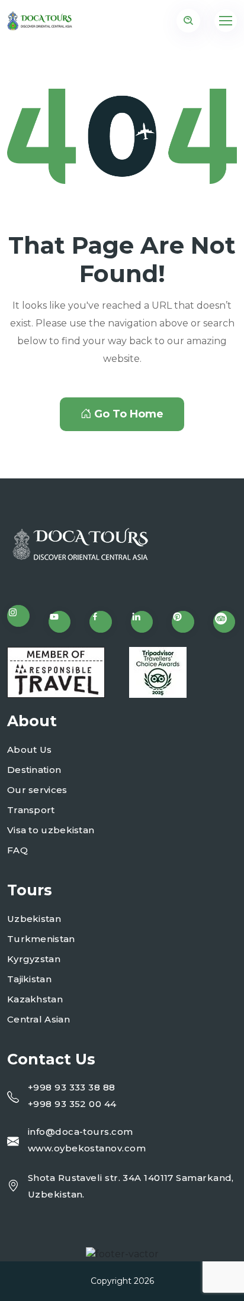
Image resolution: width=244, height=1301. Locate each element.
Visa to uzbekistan (50, 830)
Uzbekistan (34, 918)
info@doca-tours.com (80, 1131)
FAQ (17, 850)
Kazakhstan (35, 999)
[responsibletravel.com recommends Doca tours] (56, 672)
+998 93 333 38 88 (71, 1087)
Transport (31, 809)
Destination (34, 769)
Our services (37, 789)
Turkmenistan (41, 938)
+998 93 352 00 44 (72, 1103)
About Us (29, 749)
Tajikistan (29, 979)
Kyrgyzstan (33, 959)
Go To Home (128, 413)
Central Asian (38, 1019)
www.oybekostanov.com (87, 1148)
